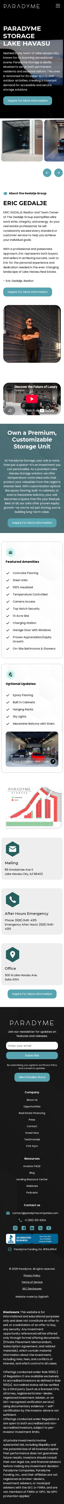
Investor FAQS (32, 1166)
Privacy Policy (32, 1275)
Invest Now (32, 1133)
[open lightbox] (22, 141)
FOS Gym (32, 1146)
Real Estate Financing (32, 1113)
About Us (32, 1100)
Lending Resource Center (32, 1179)
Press (32, 1119)
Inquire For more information (28, 101)
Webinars (32, 1186)
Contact (32, 1126)
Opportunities (32, 1106)
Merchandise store (32, 1077)
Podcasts (32, 1192)
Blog (32, 1173)
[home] (24, 5)
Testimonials (32, 1139)
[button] (57, 5)
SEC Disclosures (32, 1288)
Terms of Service (32, 1282)
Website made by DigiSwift (32, 1296)
